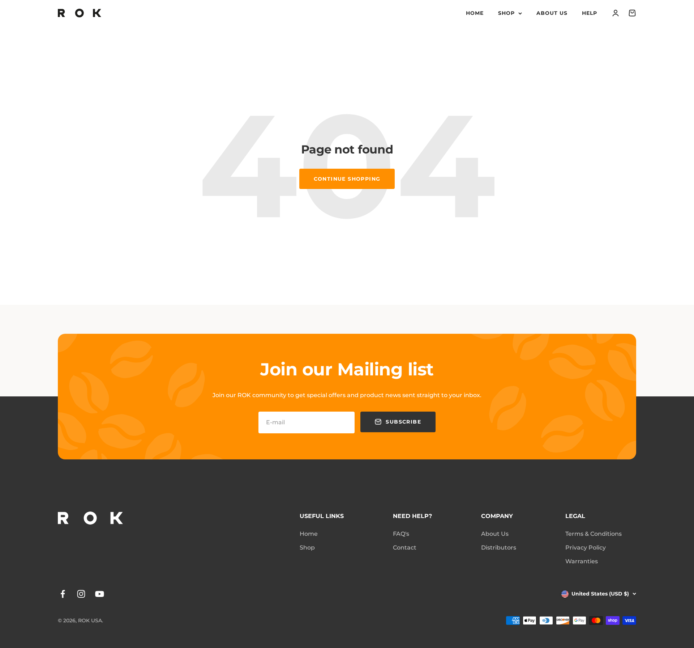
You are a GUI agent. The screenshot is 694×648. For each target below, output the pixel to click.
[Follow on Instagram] (81, 594)
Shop (506, 13)
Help (589, 13)
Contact (404, 547)
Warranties (581, 561)
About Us (551, 13)
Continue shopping (347, 179)
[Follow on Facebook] (63, 594)
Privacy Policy (585, 547)
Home (475, 13)
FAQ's (401, 533)
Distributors (498, 547)
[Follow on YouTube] (99, 594)
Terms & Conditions (593, 533)
